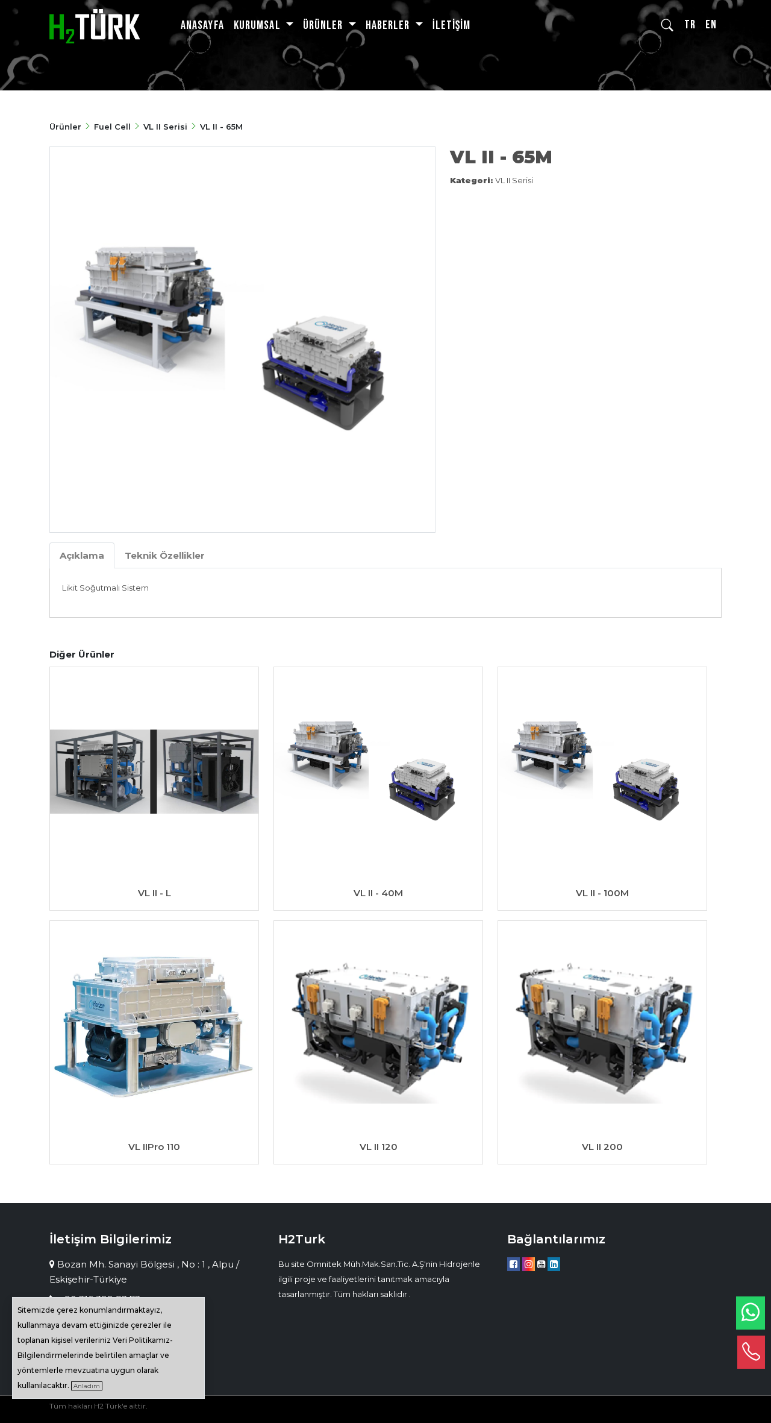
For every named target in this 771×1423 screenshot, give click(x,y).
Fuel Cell (112, 126)
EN (711, 24)
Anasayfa (202, 25)
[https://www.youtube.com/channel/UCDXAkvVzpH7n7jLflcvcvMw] (541, 1264)
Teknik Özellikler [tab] (165, 555)
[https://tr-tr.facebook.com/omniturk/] (513, 1264)
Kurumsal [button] (258, 25)
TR (690, 24)
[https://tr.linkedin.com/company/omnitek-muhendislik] (554, 1264)
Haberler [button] (389, 25)
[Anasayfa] (94, 25)
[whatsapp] (750, 1313)
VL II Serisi (165, 126)
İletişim (451, 25)
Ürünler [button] (324, 25)
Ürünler (66, 126)
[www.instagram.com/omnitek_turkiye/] (528, 1264)
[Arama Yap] (668, 26)
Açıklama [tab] (82, 555)
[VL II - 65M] (242, 339)
